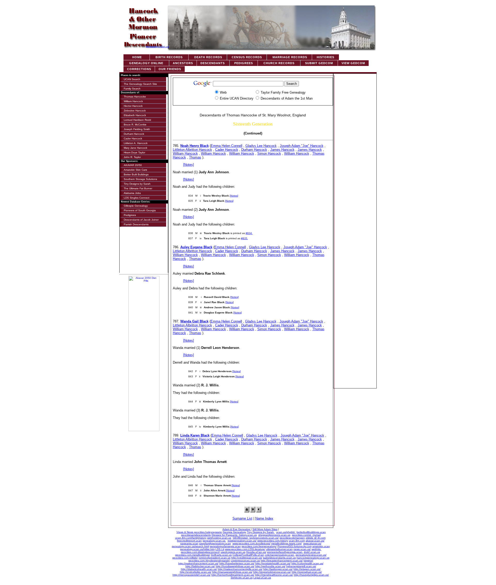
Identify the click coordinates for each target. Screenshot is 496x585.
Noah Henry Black (194, 146)
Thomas (195, 157)
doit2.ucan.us (312, 552)
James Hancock (282, 150)
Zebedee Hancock (135, 110)
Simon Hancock (269, 153)
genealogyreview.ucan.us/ (311, 554)
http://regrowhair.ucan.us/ (307, 572)
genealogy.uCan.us (157, 46)
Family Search (132, 88)
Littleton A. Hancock (136, 143)
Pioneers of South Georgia (140, 210)
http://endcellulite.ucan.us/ (195, 572)
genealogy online (146, 63)
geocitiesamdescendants (196, 535)
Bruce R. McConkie (135, 124)
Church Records (279, 63)
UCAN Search (132, 79)
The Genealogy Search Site (140, 83)
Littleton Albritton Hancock (192, 150)
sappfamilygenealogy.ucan (215, 543)
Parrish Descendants (136, 224)
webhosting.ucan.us (219, 537)
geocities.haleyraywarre (208, 532)
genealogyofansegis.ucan (225, 546)
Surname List (242, 518)
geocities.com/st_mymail (306, 535)
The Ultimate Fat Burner (138, 188)
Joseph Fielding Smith (137, 129)
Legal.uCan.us (262, 577)
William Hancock (133, 101)
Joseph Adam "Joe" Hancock (301, 146)
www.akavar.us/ (312, 543)
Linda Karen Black (195, 435)
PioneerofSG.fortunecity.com (294, 546)
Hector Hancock (133, 105)
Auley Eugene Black (196, 247)
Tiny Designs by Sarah (137, 183)
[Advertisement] (355, 152)
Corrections (139, 69)
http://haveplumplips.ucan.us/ (311, 574)
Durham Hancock (134, 133)
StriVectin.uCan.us (242, 577)
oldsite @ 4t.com (316, 537)
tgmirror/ (308, 560)
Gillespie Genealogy (136, 205)
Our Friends (170, 69)
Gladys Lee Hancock (261, 146)
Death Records (207, 57)
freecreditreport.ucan (189, 540)
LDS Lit (219, 549)
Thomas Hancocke (135, 96)
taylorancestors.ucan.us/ (264, 537)
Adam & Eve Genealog (236, 529)
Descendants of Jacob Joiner (141, 219)
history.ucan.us (248, 535)
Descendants (213, 63)
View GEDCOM (353, 63)
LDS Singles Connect (136, 197)
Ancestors (183, 63)
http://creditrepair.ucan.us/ (246, 557)
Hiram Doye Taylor (134, 152)
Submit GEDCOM (319, 63)
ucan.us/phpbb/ (286, 532)
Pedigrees (243, 63)
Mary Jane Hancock (135, 147)
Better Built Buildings (136, 174)
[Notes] (188, 165)
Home (136, 57)
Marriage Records (289, 57)
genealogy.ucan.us (214, 540)
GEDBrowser (241, 537)
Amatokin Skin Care (135, 169)
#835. (244, 238)
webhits (316, 549)
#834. (249, 233)
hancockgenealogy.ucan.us (313, 557)
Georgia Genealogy (234, 532)
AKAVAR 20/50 (133, 165)
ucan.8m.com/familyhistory (190, 537)
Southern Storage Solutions (140, 179)
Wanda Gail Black (194, 321)
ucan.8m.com (297, 540)
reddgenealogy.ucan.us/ (242, 540)
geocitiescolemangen (292, 537)
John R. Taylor (132, 157)
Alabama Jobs (132, 193)
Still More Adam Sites (264, 529)
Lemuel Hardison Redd (137, 119)
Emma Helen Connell (226, 146)
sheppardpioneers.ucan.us (274, 535)
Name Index (264, 518)
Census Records (247, 57)
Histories (325, 57)
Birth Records (169, 57)
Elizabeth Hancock (135, 115)
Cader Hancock (133, 138)
